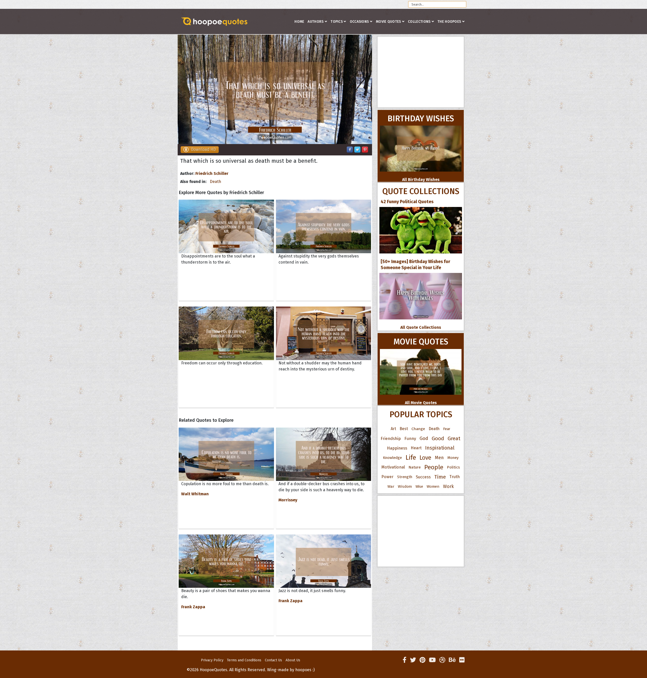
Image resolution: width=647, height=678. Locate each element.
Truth (454, 476)
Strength (404, 477)
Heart (416, 448)
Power (387, 476)
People (433, 467)
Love (425, 457)
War (390, 486)
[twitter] (413, 660)
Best (404, 428)
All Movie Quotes (421, 402)
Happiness (397, 448)
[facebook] (404, 660)
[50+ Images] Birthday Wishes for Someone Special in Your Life (415, 264)
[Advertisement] (421, 72)
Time (440, 477)
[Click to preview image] (275, 89)
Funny (410, 438)
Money (452, 457)
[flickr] (462, 660)
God (424, 438)
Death (215, 181)
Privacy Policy (212, 660)
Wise (419, 486)
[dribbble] (442, 660)
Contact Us (273, 660)
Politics (453, 467)
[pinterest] (422, 660)
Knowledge (392, 457)
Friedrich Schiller (211, 173)
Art (393, 428)
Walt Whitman (195, 494)
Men (439, 457)
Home (299, 21)
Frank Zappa (193, 606)
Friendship (391, 438)
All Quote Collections (420, 327)
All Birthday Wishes (421, 179)
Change (418, 428)
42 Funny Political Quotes (407, 201)
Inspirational (439, 448)
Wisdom (405, 486)
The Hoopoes (449, 21)
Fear (446, 429)
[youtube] (432, 660)
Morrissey (288, 500)
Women (433, 486)
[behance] (452, 660)
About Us (293, 660)
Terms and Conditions (244, 660)
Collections (419, 21)
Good (438, 438)
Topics (337, 21)
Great (454, 438)
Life (410, 457)
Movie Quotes (388, 21)
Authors (316, 21)
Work (448, 486)
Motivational (393, 467)
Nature (414, 467)
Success (423, 476)
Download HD (203, 149)
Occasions (359, 21)
